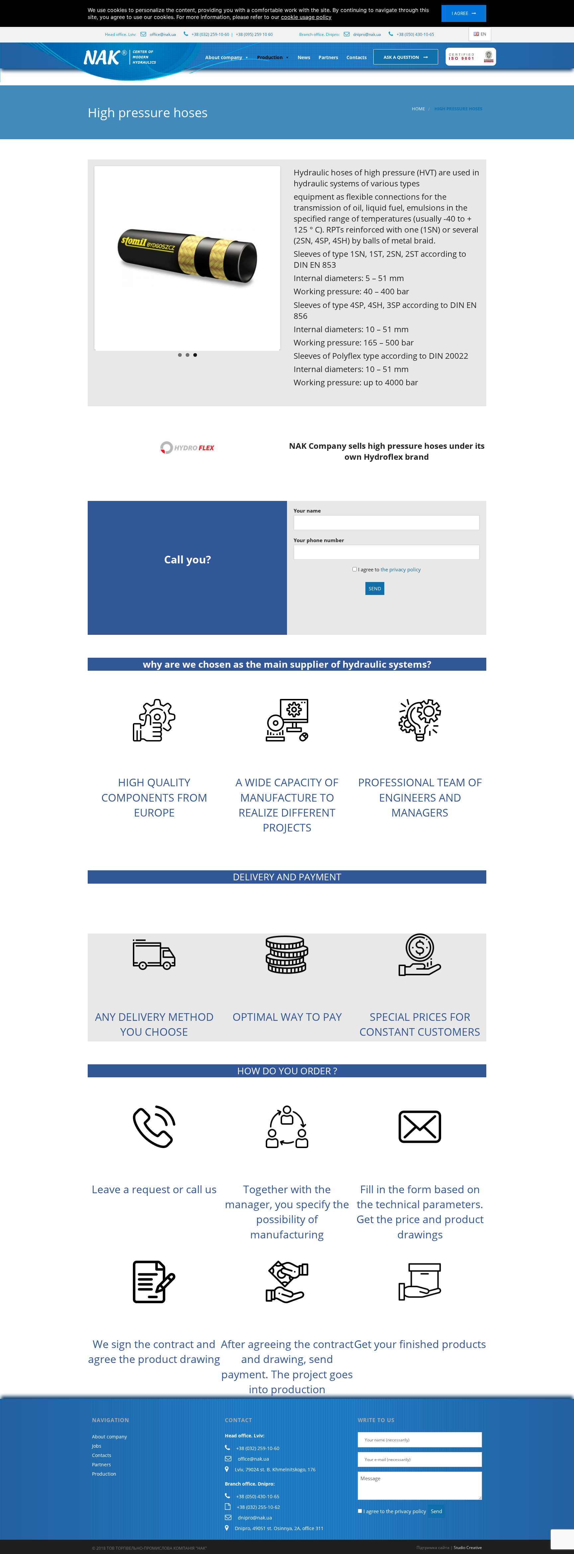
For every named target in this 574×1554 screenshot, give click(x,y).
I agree (460, 13)
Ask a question (402, 57)
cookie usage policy (306, 17)
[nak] (82, 62)
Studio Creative (468, 1547)
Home (418, 109)
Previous (85, 257)
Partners (328, 57)
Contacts (356, 57)
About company (223, 57)
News (304, 57)
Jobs (96, 1446)
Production (270, 57)
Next (289, 257)
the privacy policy (401, 569)
